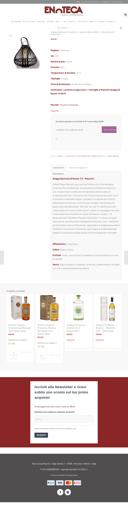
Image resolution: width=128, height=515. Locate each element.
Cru (76, 156)
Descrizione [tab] (58, 167)
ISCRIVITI (41, 435)
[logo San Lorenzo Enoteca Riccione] (64, 11)
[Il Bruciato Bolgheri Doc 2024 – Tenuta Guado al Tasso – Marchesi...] (126, 257)
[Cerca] (121, 28)
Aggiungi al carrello (14, 357)
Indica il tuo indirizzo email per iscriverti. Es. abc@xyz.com (55, 429)
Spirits (71, 21)
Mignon (101, 21)
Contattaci (105, 2)
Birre (92, 21)
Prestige (41, 21)
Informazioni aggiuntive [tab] (78, 167)
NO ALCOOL (83, 21)
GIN (65, 21)
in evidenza (16, 21)
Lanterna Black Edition (84, 156)
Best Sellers (29, 21)
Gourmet (110, 21)
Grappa (60, 156)
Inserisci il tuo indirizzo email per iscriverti (54, 412)
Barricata (71, 156)
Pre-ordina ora (43, 358)
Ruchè (100, 156)
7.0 (67, 156)
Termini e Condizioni (90, 2)
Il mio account (116, 2)
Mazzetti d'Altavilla (69, 104)
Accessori (62, 28)
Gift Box (50, 21)
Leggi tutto (73, 348)
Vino (57, 21)
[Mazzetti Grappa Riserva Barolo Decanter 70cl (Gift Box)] (2, 257)
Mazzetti (94, 156)
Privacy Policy (72, 475)
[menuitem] (79, 2)
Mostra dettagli (27, 352)
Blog (78, 2)
